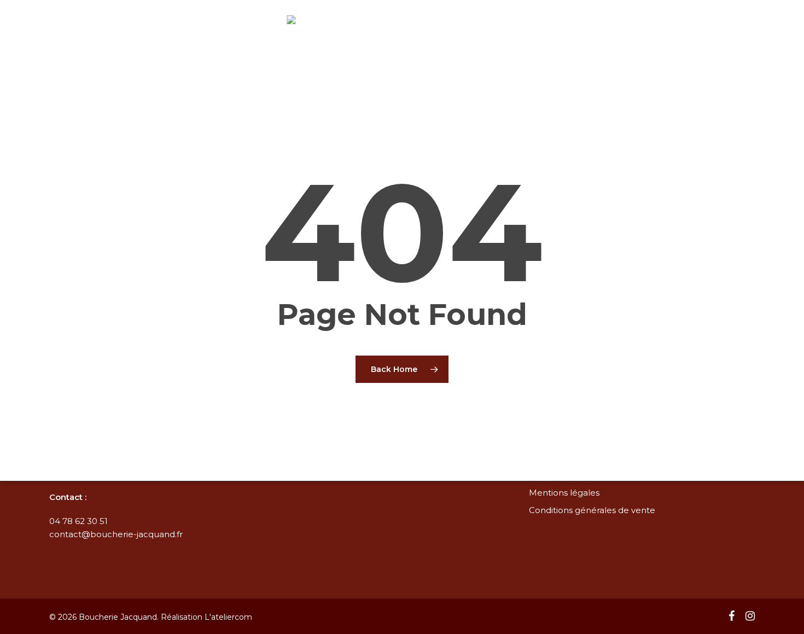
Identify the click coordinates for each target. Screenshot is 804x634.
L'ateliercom (228, 617)
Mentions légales (564, 492)
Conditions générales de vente (592, 510)
